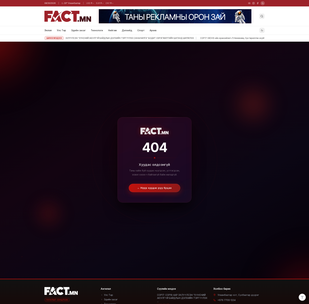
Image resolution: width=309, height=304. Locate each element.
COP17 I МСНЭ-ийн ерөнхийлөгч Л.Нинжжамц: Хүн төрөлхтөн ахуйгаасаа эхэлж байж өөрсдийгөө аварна (240, 38)
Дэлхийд (127, 30)
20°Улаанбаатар (72, 3)
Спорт (141, 30)
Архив (153, 30)
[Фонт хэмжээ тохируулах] (302, 297)
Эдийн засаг (78, 30)
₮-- (90, 3)
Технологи (97, 30)
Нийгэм (112, 30)
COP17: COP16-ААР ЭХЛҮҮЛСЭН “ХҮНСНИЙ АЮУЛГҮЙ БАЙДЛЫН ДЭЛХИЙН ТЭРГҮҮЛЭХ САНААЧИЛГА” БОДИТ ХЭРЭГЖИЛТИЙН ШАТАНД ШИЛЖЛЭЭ (109, 38)
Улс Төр (61, 30)
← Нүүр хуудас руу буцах (154, 184)
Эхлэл (48, 30)
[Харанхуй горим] (263, 3)
